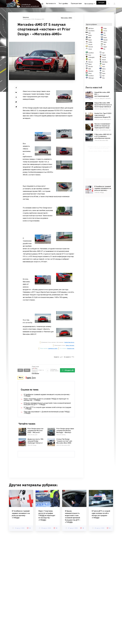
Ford (105, 35)
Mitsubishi (90, 71)
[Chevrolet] (86, 46)
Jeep (105, 44)
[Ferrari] (102, 30)
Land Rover (91, 52)
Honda (105, 37)
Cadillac (90, 42)
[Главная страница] (42, 3)
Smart (103, 66)
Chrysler (90, 44)
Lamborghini (91, 57)
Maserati (90, 62)
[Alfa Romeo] (86, 28)
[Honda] (102, 37)
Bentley (90, 35)
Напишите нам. (70, 348)
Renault (104, 59)
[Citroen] (86, 49)
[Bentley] (86, 35)
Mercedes (90, 66)
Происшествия (76, 3)
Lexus (89, 55)
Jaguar (105, 46)
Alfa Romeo (91, 28)
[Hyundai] (102, 39)
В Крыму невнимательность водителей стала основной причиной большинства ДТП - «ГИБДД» (72, 516)
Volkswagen (91, 78)
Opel (103, 52)
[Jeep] (102, 44)
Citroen (90, 49)
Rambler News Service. (69, 342)
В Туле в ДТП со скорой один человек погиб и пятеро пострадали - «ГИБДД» (101, 514)
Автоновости (51, 3)
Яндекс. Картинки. (70, 345)
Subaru (104, 68)
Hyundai (105, 39)
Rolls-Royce (105, 62)
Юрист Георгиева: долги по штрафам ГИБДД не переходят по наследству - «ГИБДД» (46, 515)
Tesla (103, 71)
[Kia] (102, 49)
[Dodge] (102, 28)
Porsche (104, 57)
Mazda (90, 64)
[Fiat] (102, 33)
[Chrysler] (86, 44)
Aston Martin (91, 30)
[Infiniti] (102, 42)
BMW (89, 37)
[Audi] (86, 33)
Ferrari (105, 30)
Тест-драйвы (63, 3)
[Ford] (102, 35)
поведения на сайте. (53, 348)
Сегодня (101, 2)
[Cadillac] (86, 42)
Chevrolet (90, 46)
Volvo (103, 78)
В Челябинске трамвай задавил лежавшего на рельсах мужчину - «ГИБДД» (21, 514)
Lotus (89, 59)
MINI (89, 68)
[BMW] (86, 37)
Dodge (105, 28)
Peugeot (104, 55)
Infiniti (105, 42)
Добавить (54, 370)
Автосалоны (88, 3)
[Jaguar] (102, 46)
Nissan (90, 73)
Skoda (103, 64)
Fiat (104, 33)
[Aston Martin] (86, 30)
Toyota (103, 73)
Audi (89, 33)
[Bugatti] (86, 39)
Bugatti (90, 39)
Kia (104, 49)
